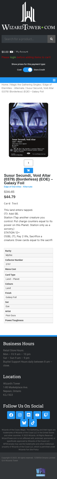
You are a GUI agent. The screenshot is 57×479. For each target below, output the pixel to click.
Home (5, 84)
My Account (22, 51)
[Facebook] (11, 415)
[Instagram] (20, 415)
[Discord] (28, 415)
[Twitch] (46, 415)
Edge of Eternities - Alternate (18, 186)
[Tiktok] (33, 423)
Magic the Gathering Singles (25, 84)
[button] (54, 80)
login (13, 57)
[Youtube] (37, 415)
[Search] (51, 39)
